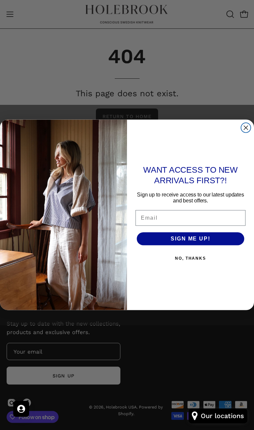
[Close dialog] (246, 128)
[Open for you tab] (21, 409)
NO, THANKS (190, 258)
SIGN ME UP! (190, 238)
